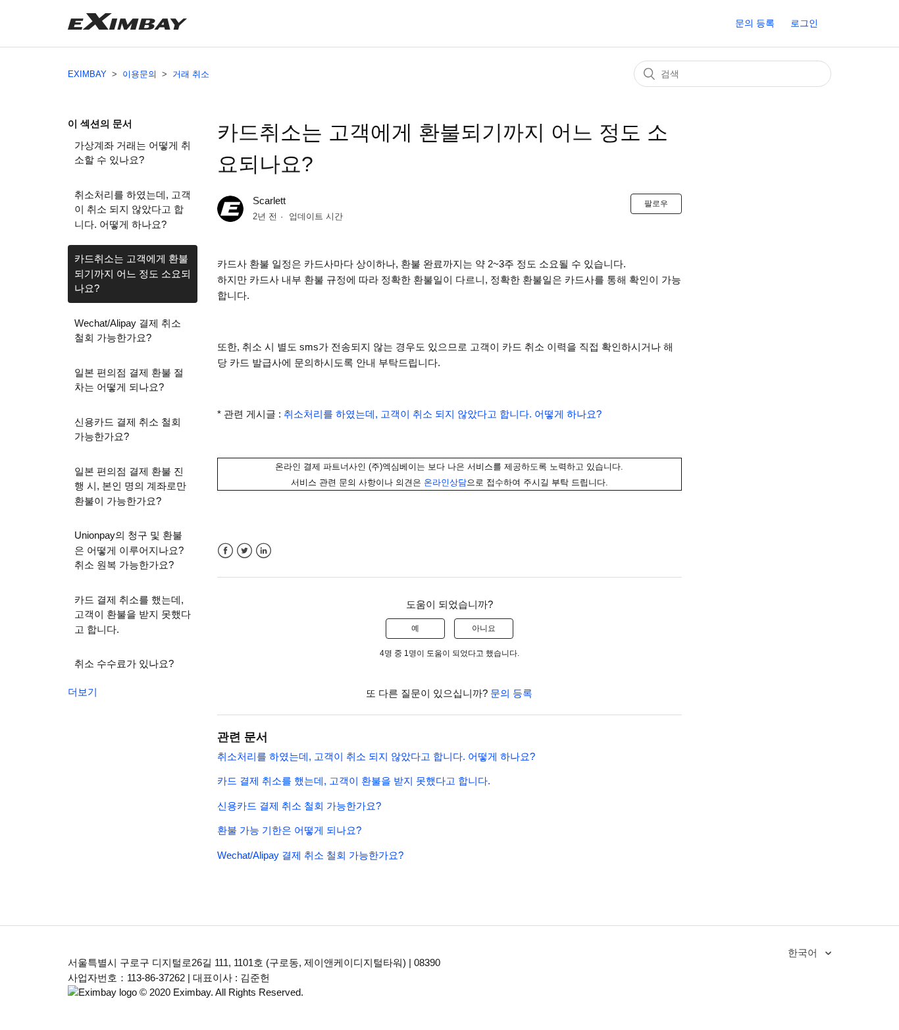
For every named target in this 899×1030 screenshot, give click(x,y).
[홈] (127, 26)
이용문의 (139, 74)
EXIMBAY (87, 74)
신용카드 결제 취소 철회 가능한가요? (127, 429)
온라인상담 (445, 482)
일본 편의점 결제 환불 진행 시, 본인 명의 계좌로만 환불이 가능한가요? (130, 486)
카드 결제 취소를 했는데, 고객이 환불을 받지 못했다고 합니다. (132, 614)
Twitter (244, 551)
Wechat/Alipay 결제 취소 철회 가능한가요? (127, 330)
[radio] (415, 628)
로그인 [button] (804, 23)
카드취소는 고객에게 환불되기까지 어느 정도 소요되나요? (132, 273)
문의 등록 (755, 23)
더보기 (82, 691)
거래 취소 (190, 74)
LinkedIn (263, 551)
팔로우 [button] (656, 203)
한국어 (804, 952)
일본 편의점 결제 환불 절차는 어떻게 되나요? (129, 380)
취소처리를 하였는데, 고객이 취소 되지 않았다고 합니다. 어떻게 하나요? (132, 209)
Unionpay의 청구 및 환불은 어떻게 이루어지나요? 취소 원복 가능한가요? (129, 549)
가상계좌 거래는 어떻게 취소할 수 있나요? (132, 153)
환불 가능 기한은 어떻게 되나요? (289, 830)
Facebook (225, 551)
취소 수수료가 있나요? (124, 663)
